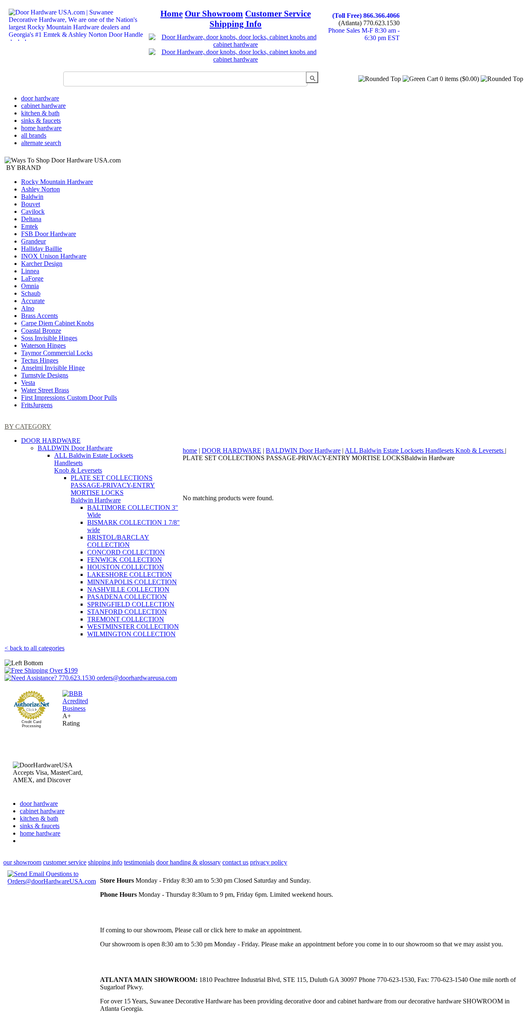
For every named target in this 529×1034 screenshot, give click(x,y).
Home (171, 14)
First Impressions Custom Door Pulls (69, 397)
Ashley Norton (40, 189)
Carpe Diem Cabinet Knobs (57, 323)
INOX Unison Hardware (53, 256)
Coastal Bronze (41, 330)
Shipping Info (236, 24)
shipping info (105, 862)
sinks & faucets (41, 120)
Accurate (33, 300)
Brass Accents (39, 315)
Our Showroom (214, 14)
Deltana (31, 218)
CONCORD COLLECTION (126, 552)
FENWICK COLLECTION (124, 559)
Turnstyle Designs (44, 375)
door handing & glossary (188, 862)
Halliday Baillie (41, 248)
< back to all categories (34, 648)
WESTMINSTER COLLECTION (133, 626)
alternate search (41, 142)
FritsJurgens (36, 404)
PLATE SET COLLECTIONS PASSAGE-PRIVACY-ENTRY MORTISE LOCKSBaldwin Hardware (113, 489)
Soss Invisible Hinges (49, 337)
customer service (64, 862)
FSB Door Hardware (48, 233)
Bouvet (30, 204)
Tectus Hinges (39, 360)
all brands (33, 135)
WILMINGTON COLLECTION (131, 634)
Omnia (30, 285)
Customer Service (278, 14)
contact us (235, 862)
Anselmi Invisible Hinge (53, 367)
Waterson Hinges (43, 345)
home (190, 450)
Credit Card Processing (31, 724)
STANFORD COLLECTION (127, 611)
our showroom (22, 862)
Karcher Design (41, 263)
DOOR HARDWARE (51, 440)
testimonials (139, 862)
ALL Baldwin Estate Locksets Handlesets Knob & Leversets (425, 450)
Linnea (30, 271)
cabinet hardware (43, 105)
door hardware (40, 98)
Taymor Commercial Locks (57, 352)
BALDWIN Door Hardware (75, 447)
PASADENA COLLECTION (127, 596)
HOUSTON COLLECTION (125, 567)
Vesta (28, 382)
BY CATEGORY (28, 426)
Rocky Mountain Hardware (57, 181)
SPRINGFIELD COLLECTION (130, 604)
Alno (27, 308)
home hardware (41, 127)
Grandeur (33, 241)
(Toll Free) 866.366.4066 (366, 15)
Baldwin (32, 196)
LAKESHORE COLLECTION (129, 574)
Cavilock (33, 211)
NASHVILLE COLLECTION (128, 589)
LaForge (32, 278)
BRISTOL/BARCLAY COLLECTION (118, 541)
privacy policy (268, 862)
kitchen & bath (40, 113)
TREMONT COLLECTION (125, 619)
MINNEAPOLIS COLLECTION (132, 581)
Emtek (29, 226)
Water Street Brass (45, 390)
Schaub (31, 293)
